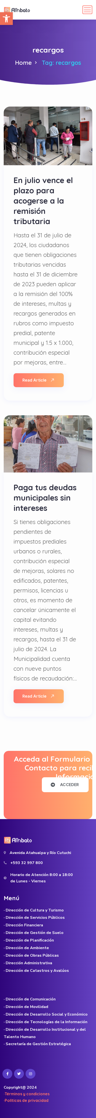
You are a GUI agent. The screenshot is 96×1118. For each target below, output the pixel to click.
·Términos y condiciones (26, 1093)
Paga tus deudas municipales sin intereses (45, 497)
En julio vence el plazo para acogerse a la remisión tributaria (43, 200)
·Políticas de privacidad (26, 1100)
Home (23, 62)
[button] (6, 18)
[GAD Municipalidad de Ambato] (17, 10)
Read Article (34, 380)
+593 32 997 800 (26, 863)
